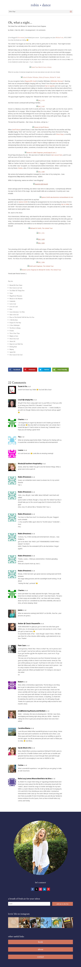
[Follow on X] (36, 889)
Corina (20, 765)
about (40, 949)
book (40, 941)
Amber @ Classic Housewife (29, 623)
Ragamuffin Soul (30, 81)
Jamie (20, 610)
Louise (20, 450)
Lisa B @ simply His (25, 400)
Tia (19, 437)
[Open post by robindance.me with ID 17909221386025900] (24, 922)
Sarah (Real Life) (24, 748)
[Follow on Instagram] (40, 889)
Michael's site (59, 37)
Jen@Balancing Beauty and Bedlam (32, 711)
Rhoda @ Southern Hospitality (30, 463)
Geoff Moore (16, 129)
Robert (20, 682)
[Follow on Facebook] (32, 889)
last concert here (56, 155)
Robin (12, 30)
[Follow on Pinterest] (48, 889)
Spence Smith (23, 202)
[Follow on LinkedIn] (44, 889)
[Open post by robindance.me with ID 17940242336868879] (56, 922)
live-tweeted (21, 37)
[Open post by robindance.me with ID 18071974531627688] (13, 922)
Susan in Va (22, 386)
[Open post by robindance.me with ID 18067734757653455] (46, 922)
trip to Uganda (50, 86)
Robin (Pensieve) (24, 477)
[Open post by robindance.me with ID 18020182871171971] (67, 922)
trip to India (65, 204)
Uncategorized (30, 30)
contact (40, 956)
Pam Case (22, 645)
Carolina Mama (24, 728)
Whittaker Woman (57, 81)
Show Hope (60, 134)
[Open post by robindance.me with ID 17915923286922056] (35, 922)
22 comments (40, 30)
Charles (20, 168)
